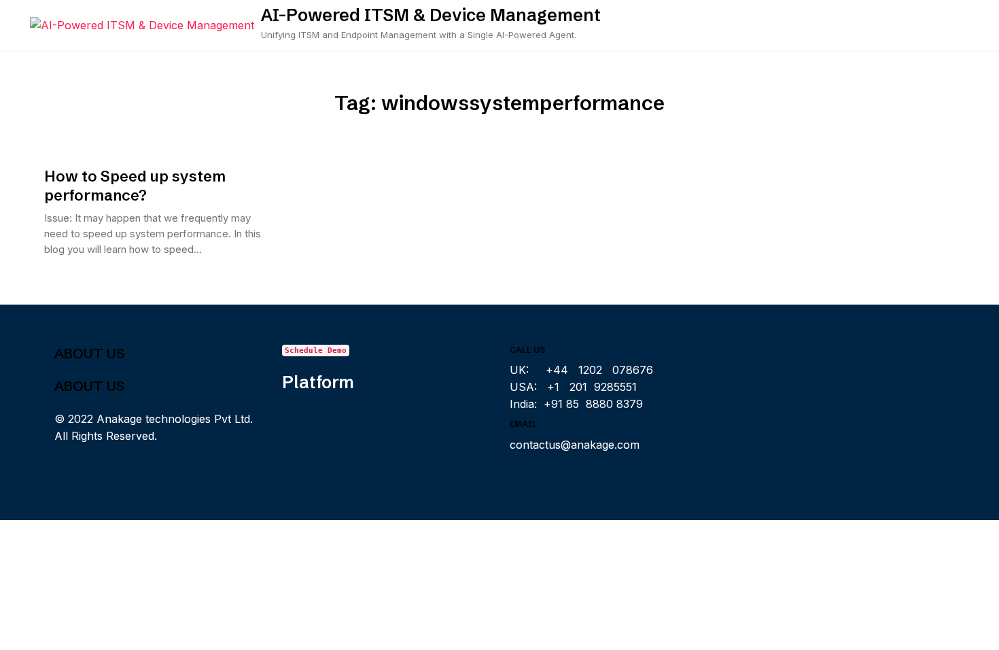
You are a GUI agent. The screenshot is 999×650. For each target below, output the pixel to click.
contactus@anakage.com (574, 444)
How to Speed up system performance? (135, 186)
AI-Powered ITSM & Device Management (431, 15)
